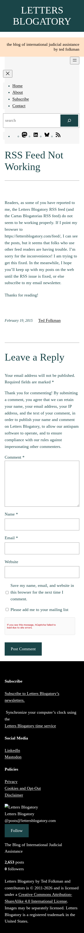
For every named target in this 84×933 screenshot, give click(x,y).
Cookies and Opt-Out (23, 788)
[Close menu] (7, 74)
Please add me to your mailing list (38, 609)
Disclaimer (14, 795)
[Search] (69, 121)
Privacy (11, 781)
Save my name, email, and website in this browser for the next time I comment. (42, 592)
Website (11, 561)
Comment (14, 457)
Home (17, 85)
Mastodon (13, 757)
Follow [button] (17, 830)
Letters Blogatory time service (30, 725)
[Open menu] (74, 60)
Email (11, 537)
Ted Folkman (49, 320)
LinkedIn (12, 750)
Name (11, 514)
